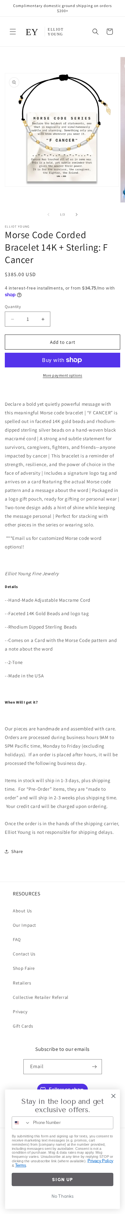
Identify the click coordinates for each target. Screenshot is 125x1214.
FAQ (17, 939)
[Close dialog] (113, 1095)
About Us (22, 911)
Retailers (22, 983)
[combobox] (21, 1123)
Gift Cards (23, 1026)
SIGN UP (62, 1179)
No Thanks (62, 1196)
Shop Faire (24, 968)
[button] (13, 32)
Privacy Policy (100, 1160)
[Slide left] (48, 214)
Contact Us (24, 954)
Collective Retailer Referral (41, 997)
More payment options (62, 375)
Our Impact (24, 925)
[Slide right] (77, 214)
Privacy (20, 1011)
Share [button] (17, 851)
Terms (20, 1165)
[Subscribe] (95, 1066)
